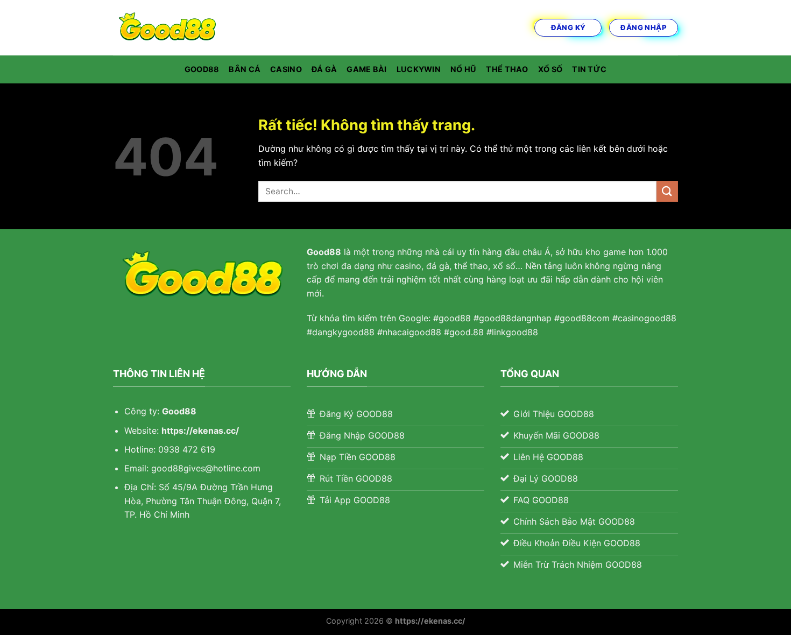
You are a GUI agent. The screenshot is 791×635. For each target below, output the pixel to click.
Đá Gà (324, 69)
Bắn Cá (244, 69)
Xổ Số (550, 69)
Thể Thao (507, 69)
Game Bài (366, 69)
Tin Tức (589, 69)
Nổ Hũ (463, 69)
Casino (286, 69)
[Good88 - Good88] (167, 27)
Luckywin (419, 69)
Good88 (202, 69)
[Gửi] (667, 191)
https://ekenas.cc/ (200, 430)
